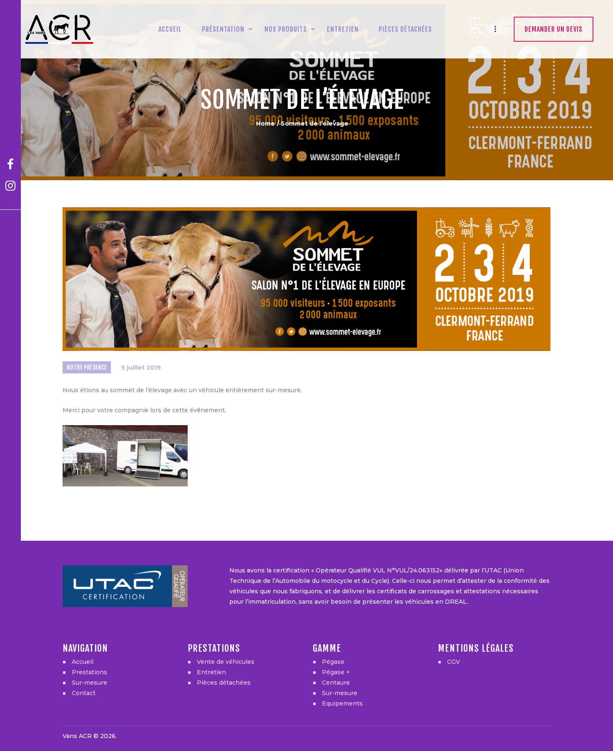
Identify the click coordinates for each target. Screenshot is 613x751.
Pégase (333, 661)
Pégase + (336, 672)
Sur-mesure (89, 682)
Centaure (336, 682)
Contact (83, 693)
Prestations (89, 672)
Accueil (82, 661)
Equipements (342, 703)
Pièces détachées (224, 682)
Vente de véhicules (225, 661)
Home (265, 123)
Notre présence (87, 367)
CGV (453, 661)
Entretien (211, 672)
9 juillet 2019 (141, 367)
